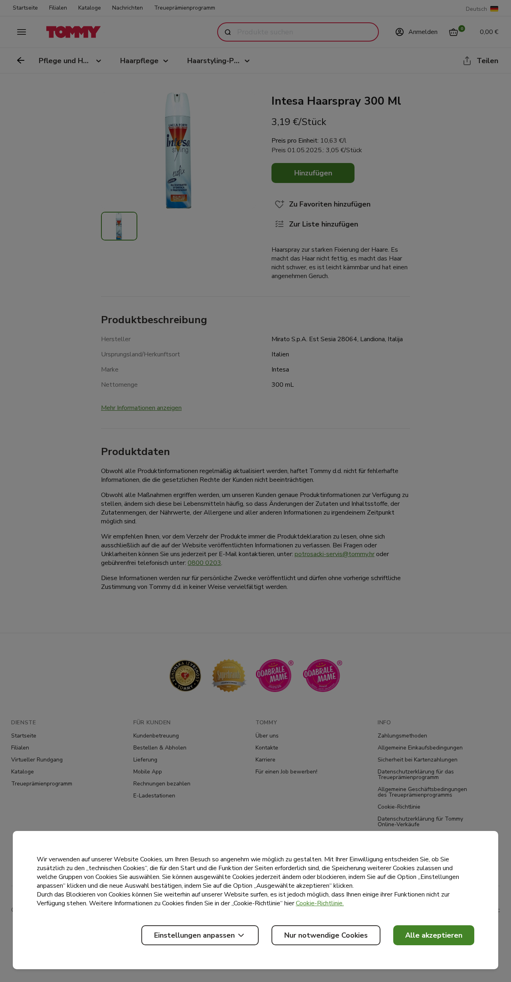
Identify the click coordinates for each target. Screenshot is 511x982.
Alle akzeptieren (433, 935)
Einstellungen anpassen (194, 935)
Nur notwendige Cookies (326, 935)
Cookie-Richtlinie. (320, 903)
